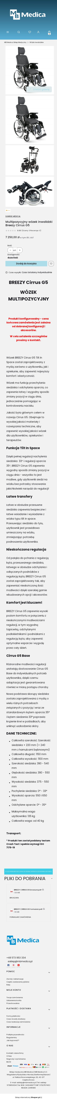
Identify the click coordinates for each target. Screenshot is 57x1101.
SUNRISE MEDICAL (13, 216)
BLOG (8, 1062)
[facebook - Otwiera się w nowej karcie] (8, 965)
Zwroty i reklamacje (14, 979)
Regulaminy (11, 1037)
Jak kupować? (12, 1040)
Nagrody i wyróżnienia (16, 1059)
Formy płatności (13, 1016)
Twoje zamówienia (14, 997)
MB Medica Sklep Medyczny (15, 42)
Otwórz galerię (41, 89)
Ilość (10, 245)
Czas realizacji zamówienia (18, 1022)
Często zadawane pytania (17, 982)
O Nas (9, 1056)
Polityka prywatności (15, 1034)
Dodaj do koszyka (26, 263)
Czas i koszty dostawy (15, 1019)
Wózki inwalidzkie (36, 42)
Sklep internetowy (27, 1097)
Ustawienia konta (13, 1000)
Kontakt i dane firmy (14, 1053)
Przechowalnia (12, 1003)
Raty (8, 985)
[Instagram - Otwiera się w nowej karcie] (14, 965)
